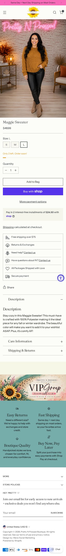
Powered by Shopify (12, 540)
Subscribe (57, 513)
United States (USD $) (17, 527)
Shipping (8, 227)
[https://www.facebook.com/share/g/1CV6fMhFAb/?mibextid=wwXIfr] (33, 387)
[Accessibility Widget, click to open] (60, 278)
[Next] (61, 2)
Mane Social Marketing (24, 538)
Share (10, 287)
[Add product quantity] (15, 170)
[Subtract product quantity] (6, 170)
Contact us (29, 252)
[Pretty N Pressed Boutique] (33, 12)
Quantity (8, 163)
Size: (7, 138)
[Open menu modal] (4, 12)
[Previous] (4, 2)
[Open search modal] (54, 12)
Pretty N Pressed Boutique (33, 532)
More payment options (33, 201)
